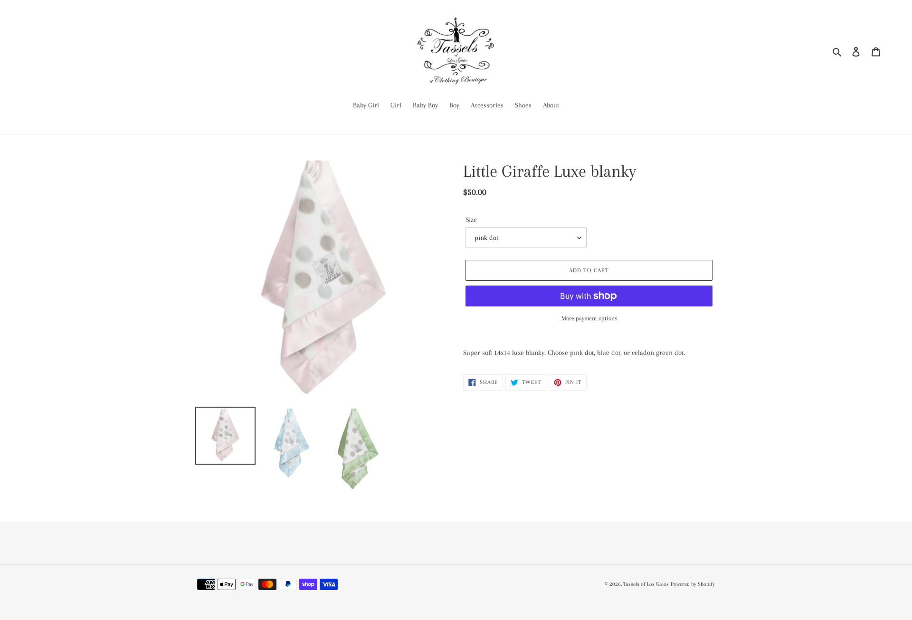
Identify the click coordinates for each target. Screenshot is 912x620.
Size (471, 219)
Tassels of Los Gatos (646, 584)
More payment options (589, 318)
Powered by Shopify (693, 584)
